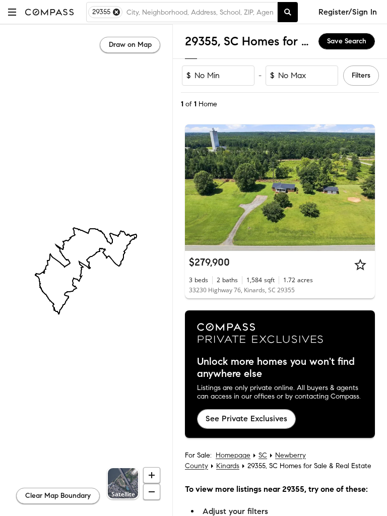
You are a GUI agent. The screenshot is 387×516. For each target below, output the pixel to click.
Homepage (233, 455)
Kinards (227, 466)
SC (263, 455)
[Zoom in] (151, 475)
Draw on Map (130, 44)
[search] (288, 12)
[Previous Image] (197, 188)
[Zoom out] (151, 492)
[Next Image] (363, 188)
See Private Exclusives (246, 418)
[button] (12, 12)
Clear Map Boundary (58, 495)
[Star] (360, 264)
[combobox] (199, 12)
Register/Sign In (347, 12)
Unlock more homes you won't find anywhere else (276, 368)
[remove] (116, 12)
